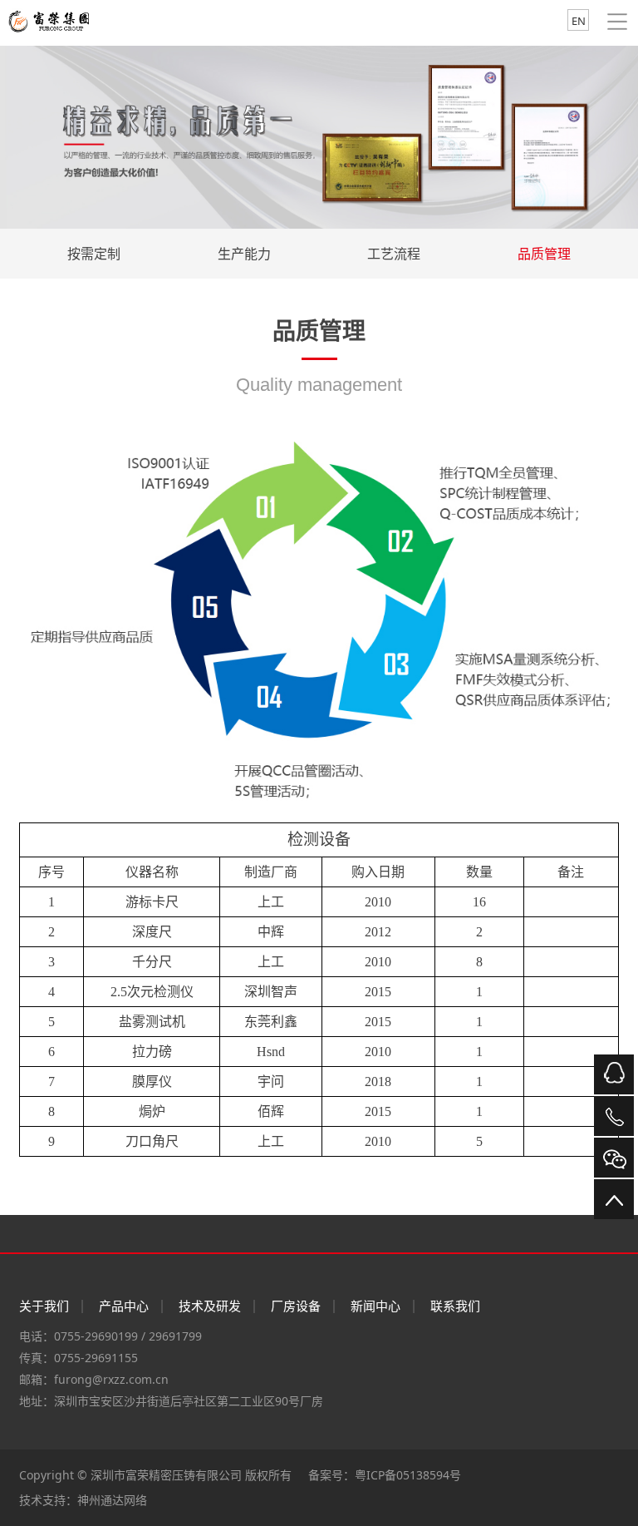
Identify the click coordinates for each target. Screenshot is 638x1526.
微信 (614, 1158)
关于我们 (44, 1305)
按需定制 (93, 253)
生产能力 (244, 253)
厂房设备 (296, 1305)
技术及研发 (210, 1305)
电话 (614, 1116)
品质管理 (544, 253)
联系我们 (455, 1305)
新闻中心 (375, 1305)
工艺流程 (393, 253)
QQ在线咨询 (614, 1074)
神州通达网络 (112, 1500)
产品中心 (124, 1305)
